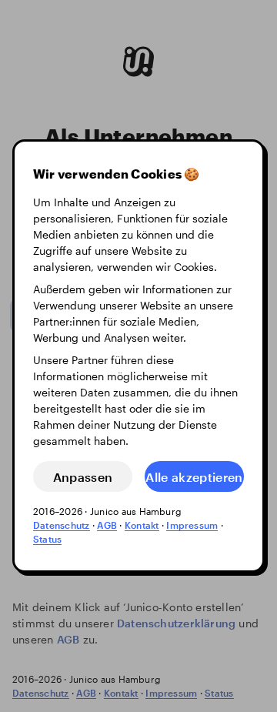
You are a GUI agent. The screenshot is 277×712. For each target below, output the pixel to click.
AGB (107, 525)
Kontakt (142, 525)
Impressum (192, 525)
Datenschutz (61, 525)
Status (47, 538)
